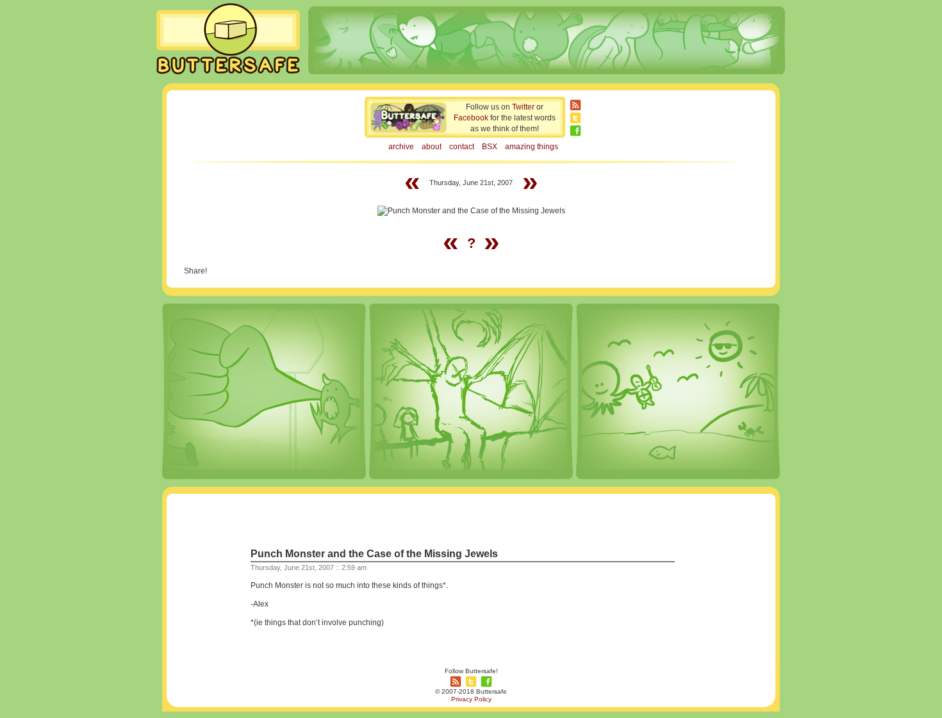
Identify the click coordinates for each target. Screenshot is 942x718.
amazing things (531, 146)
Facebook (471, 117)
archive (401, 146)
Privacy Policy (471, 699)
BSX (489, 146)
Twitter (523, 106)
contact (461, 146)
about (432, 146)
